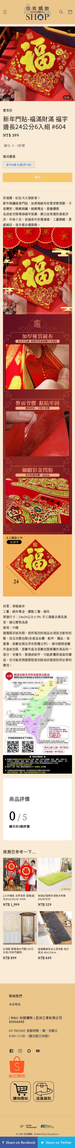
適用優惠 (9, 156)
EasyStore (53, 1133)
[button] (5, 12)
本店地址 (15, 1004)
